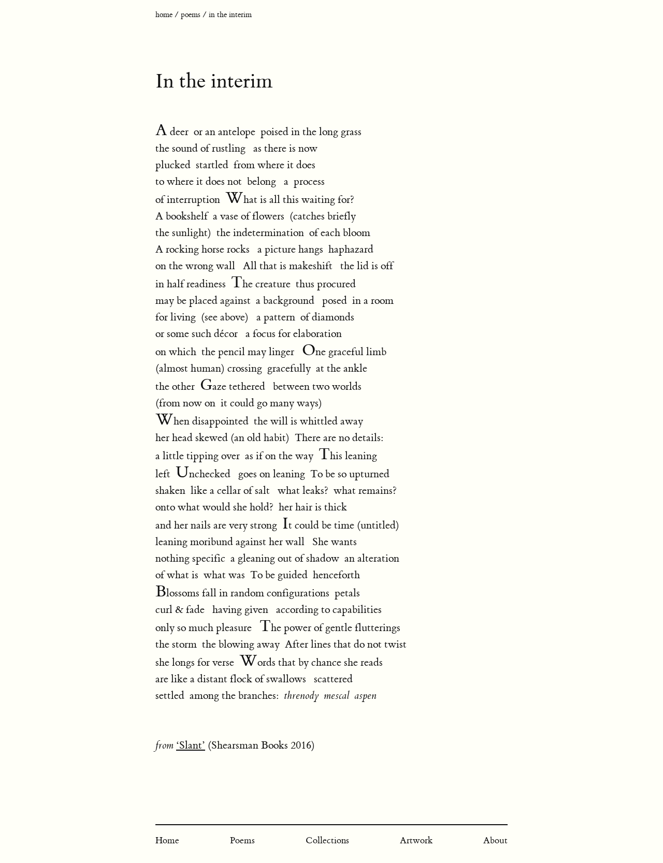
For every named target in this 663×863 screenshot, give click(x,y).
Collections (327, 840)
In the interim (230, 15)
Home (163, 15)
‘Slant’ (190, 745)
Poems (190, 15)
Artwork (416, 840)
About (495, 840)
